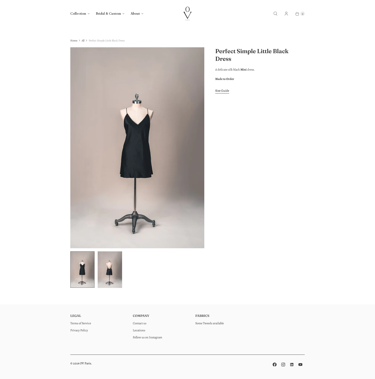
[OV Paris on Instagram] (283, 364)
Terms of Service (80, 323)
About (135, 14)
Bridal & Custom (108, 14)
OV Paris (85, 363)
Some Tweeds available (209, 323)
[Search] (275, 13)
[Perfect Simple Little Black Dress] (137, 147)
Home (73, 40)
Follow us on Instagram (147, 337)
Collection (78, 14)
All (83, 40)
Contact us (139, 323)
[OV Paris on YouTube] (300, 364)
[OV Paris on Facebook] (274, 364)
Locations (139, 330)
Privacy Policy (79, 330)
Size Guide (222, 91)
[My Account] (286, 13)
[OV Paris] (187, 13)
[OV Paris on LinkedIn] (292, 364)
